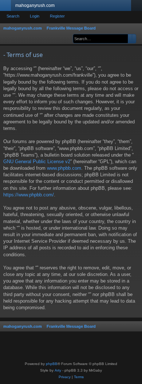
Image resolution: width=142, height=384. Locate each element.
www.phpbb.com (64, 168)
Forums (66, 7)
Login (34, 16)
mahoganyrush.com (35, 5)
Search (13, 16)
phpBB (52, 364)
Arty (58, 370)
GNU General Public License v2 (36, 161)
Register (57, 16)
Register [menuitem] (138, 7)
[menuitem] (65, 377)
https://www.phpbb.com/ (28, 194)
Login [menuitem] (127, 7)
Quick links (7, 7)
